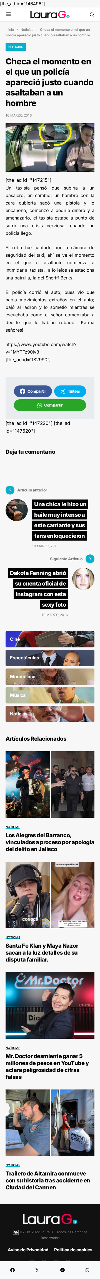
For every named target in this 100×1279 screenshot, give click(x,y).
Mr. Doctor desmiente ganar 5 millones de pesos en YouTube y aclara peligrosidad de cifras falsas (47, 1066)
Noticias (27, 29)
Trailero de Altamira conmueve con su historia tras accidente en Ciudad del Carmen (48, 1180)
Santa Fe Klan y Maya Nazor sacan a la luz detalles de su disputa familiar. (42, 952)
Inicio (10, 29)
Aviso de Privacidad (28, 1249)
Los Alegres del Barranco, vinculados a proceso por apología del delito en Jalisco (50, 842)
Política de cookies (73, 1249)
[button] (8, 14)
